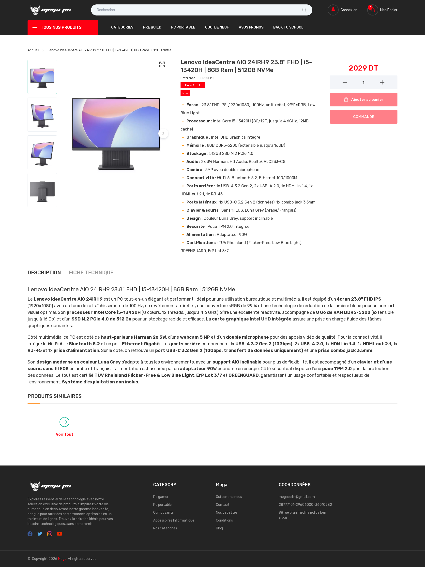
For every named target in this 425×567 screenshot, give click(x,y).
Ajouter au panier (367, 99)
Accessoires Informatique (173, 520)
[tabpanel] (212, 335)
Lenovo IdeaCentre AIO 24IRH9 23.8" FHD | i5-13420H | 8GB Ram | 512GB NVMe (109, 50)
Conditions (224, 520)
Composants (163, 512)
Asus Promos (251, 27)
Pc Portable (183, 27)
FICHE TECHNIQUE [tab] (91, 273)
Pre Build (152, 27)
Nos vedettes (227, 512)
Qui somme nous (229, 497)
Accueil (33, 50)
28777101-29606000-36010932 (305, 505)
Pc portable (162, 505)
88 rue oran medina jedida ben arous (302, 515)
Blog (219, 528)
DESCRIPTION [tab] (44, 273)
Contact (222, 505)
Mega (62, 559)
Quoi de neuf (217, 27)
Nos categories (165, 528)
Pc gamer (160, 497)
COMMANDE (363, 117)
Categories (122, 27)
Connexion (349, 10)
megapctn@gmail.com (297, 497)
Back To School (288, 27)
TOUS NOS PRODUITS (61, 27)
